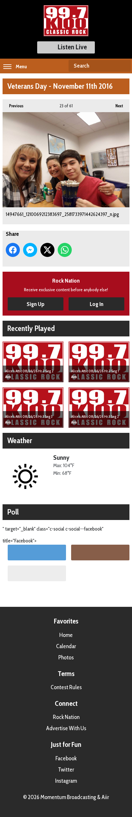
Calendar (66, 646)
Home (66, 635)
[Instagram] (100, 552)
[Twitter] (37, 552)
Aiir (105, 797)
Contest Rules (66, 687)
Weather (19, 440)
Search (123, 66)
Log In (96, 304)
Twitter (66, 769)
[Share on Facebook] (13, 250)
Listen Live (72, 47)
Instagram (66, 780)
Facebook (66, 758)
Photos (66, 657)
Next (116, 105)
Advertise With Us (66, 728)
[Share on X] (47, 250)
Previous (13, 105)
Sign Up (36, 304)
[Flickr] (37, 573)
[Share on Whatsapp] (65, 250)
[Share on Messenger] (30, 250)
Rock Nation (66, 717)
